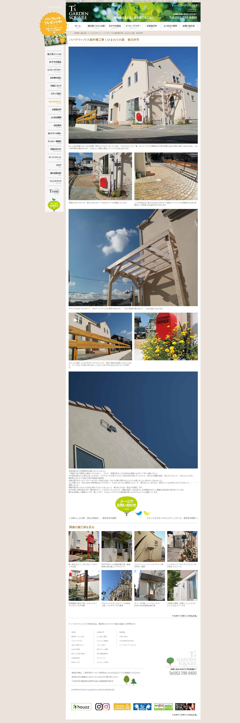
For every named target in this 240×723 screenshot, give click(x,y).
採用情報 (122, 632)
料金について (76, 662)
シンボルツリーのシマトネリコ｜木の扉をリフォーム (181, 565)
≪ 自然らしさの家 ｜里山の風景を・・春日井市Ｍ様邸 (92, 518)
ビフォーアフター (77, 641)
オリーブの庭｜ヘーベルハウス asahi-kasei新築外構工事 (147, 604)
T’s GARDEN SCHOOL (126, 641)
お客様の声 (100, 632)
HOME (74, 632)
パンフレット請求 (102, 662)
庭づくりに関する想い (78, 653)
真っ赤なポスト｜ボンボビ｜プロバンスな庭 (83, 565)
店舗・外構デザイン (78, 645)
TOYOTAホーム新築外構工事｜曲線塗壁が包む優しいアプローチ (116, 565)
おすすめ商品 (76, 649)
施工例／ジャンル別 (78, 636)
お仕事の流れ (76, 658)
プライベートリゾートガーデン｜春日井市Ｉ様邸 (148, 565)
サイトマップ (101, 658)
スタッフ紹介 (101, 645)
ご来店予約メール (90, 673)
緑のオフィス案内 (102, 649)
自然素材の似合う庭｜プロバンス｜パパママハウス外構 (83, 604)
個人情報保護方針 (102, 653)
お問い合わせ (123, 636)
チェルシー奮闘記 (102, 641)
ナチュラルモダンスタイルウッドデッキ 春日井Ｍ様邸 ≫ (172, 518)
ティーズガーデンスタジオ (127, 645)
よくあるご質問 (102, 636)
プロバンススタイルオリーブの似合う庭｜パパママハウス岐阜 (116, 604)
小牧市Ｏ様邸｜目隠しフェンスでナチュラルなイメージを (181, 604)
